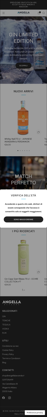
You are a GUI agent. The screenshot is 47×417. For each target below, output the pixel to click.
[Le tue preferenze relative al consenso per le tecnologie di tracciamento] (35, 412)
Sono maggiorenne (23, 219)
